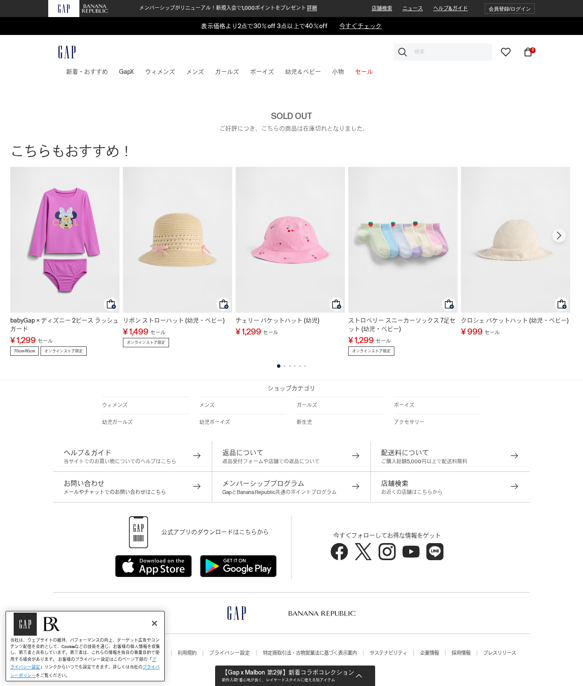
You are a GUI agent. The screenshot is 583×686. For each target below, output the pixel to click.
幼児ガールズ (117, 422)
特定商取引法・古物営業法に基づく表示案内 (310, 653)
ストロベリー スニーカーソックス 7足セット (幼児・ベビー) (401, 324)
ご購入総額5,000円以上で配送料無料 (424, 462)
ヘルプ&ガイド (450, 9)
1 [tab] (278, 366)
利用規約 (187, 653)
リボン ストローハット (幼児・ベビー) (173, 320)
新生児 (304, 422)
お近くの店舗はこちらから (412, 492)
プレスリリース (499, 653)
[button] (509, 9)
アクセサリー (409, 422)
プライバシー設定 (229, 653)
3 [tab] (290, 366)
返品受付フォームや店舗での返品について (271, 462)
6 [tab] (305, 366)
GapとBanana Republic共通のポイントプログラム (279, 492)
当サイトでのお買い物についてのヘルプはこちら (120, 462)
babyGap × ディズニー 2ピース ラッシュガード (64, 324)
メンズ (207, 405)
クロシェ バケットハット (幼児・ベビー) (514, 320)
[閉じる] (154, 623)
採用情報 (461, 653)
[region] (85, 646)
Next (559, 235)
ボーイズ (404, 405)
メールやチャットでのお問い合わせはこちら (115, 492)
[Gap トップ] (62, 52)
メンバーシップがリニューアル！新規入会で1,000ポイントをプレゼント (228, 8)
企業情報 (429, 653)
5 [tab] (300, 366)
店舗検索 (382, 9)
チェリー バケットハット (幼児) (277, 320)
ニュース (412, 9)
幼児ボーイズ (214, 422)
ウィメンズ (115, 405)
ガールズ (307, 405)
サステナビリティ (388, 653)
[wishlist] (506, 51)
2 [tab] (285, 366)
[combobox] (443, 52)
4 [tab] (295, 366)
